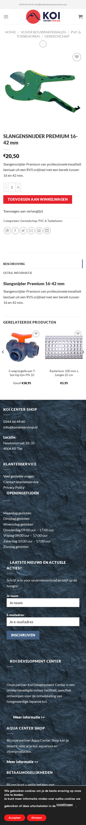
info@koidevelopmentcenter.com (50, 4)
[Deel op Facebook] (15, 230)
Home (10, 32)
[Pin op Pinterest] (39, 230)
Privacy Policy (13, 487)
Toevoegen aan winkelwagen (38, 199)
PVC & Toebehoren (50, 221)
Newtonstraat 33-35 (19, 443)
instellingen (64, 805)
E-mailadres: (15, 615)
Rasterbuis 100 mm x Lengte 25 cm (64, 373)
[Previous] (3, 361)
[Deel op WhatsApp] (7, 230)
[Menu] (6, 16)
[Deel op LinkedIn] (47, 230)
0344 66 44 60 (26, 4)
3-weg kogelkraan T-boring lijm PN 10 (22, 373)
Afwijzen (36, 818)
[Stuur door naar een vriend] (31, 230)
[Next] (83, 361)
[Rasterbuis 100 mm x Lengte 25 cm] (64, 348)
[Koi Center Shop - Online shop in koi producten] (43, 17)
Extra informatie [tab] (17, 273)
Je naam (12, 596)
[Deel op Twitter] (23, 230)
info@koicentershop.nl (20, 427)
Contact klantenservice (20, 482)
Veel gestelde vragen (18, 476)
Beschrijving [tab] (14, 264)
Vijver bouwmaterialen (43, 32)
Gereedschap (57, 36)
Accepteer (15, 818)
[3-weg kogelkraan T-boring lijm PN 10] (22, 348)
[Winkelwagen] (80, 17)
